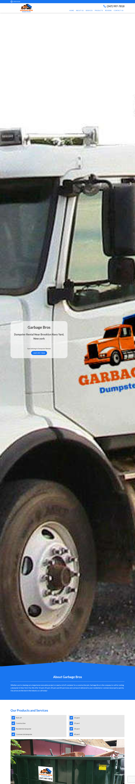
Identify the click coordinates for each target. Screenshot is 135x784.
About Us (80, 10)
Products (99, 10)
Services (89, 10)
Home (71, 10)
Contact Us (118, 10)
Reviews (108, 10)
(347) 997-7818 (39, 353)
